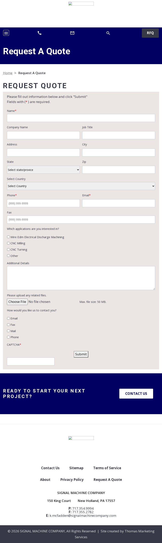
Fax (12, 325)
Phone (14, 337)
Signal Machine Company (42, 531)
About (45, 479)
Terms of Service (107, 468)
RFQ (150, 33)
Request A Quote (107, 479)
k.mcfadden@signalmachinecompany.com (83, 515)
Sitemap (76, 468)
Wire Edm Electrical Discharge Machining (37, 237)
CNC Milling (17, 243)
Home (7, 73)
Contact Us (136, 393)
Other (14, 256)
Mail (13, 331)
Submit (81, 354)
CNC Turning (18, 249)
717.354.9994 (83, 508)
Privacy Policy (72, 479)
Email (14, 318)
